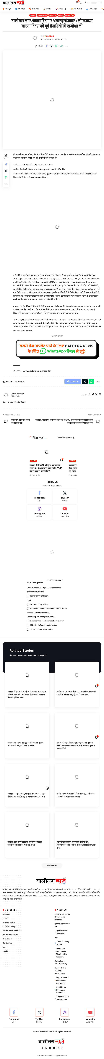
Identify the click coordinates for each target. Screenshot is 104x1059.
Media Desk (48, 36)
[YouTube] (50, 1048)
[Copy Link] (61, 46)
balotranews (35, 371)
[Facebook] (93, 394)
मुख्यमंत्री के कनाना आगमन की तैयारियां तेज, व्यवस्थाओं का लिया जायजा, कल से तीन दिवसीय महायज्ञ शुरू (76, 845)
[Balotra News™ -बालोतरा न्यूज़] (14, 3)
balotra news (42, 15)
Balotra (32, 15)
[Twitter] (96, 394)
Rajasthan (52, 15)
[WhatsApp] (61, 1048)
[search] (81, 3)
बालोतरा (60, 15)
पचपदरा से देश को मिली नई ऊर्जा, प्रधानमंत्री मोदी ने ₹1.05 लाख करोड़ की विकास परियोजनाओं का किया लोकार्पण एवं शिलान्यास (27, 694)
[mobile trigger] (99, 3)
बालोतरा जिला (69, 15)
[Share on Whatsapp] (56, 46)
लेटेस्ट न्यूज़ (37, 437)
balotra (26, 371)
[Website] (89, 394)
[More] (66, 46)
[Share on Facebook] (46, 46)
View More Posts (65, 438)
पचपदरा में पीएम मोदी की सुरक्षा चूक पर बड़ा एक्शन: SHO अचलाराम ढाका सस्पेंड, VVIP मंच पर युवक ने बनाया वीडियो (46, 468)
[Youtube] (64, 512)
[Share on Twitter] (51, 46)
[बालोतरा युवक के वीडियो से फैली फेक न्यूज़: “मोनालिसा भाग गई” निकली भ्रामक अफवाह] (77, 777)
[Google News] (54, 1048)
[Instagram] (100, 394)
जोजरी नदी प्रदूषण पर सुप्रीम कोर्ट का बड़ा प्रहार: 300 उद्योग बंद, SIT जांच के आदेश (25, 744)
